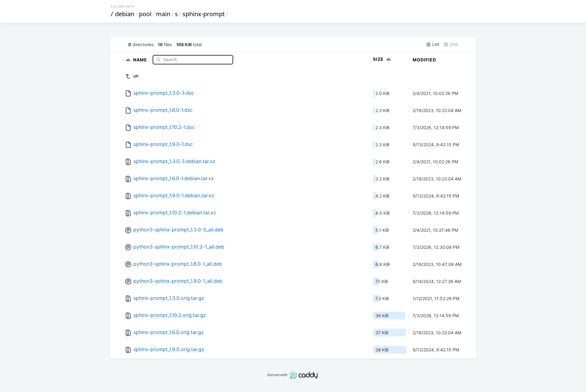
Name (140, 59)
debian (124, 14)
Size (379, 59)
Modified (424, 59)
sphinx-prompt (204, 14)
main (163, 14)
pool (145, 14)
